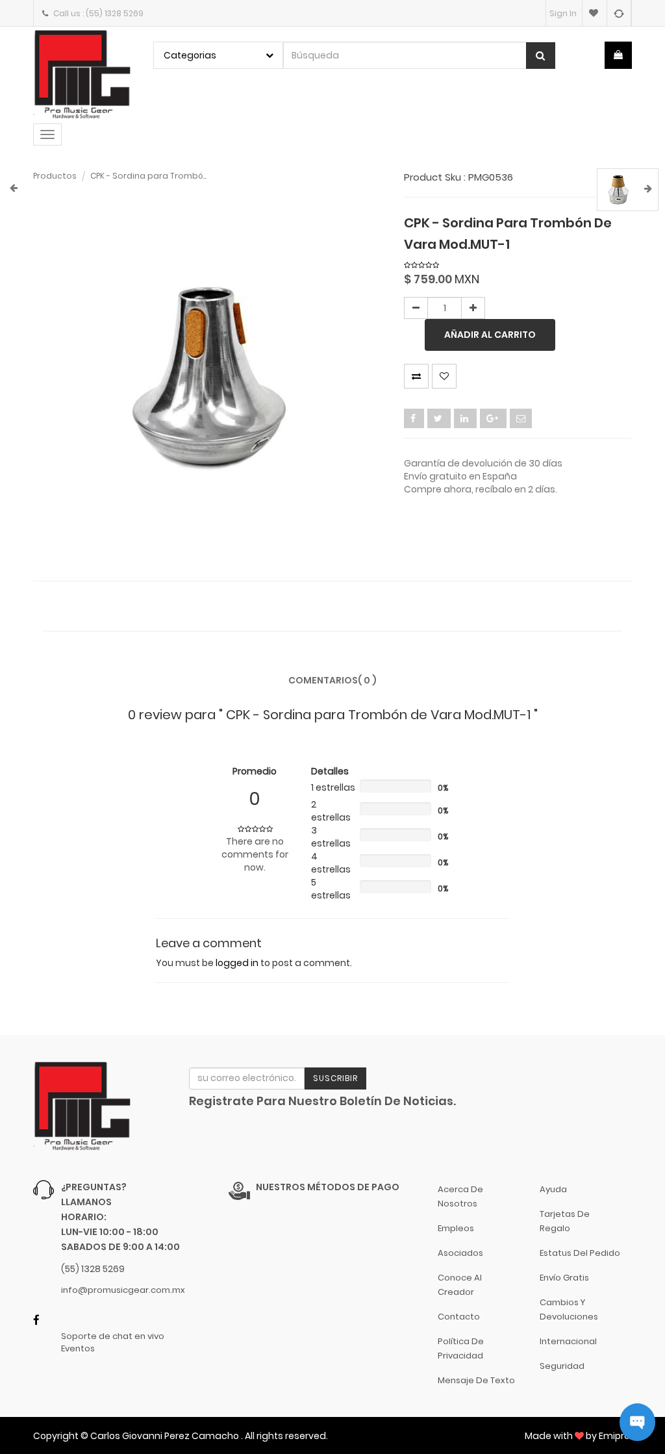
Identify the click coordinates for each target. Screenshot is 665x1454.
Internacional (568, 1341)
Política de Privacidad (461, 1348)
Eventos (78, 1349)
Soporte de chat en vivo (112, 1336)
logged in (237, 962)
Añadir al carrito (490, 334)
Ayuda (553, 1189)
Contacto (459, 1316)
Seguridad (562, 1366)
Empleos (456, 1228)
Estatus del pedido (580, 1253)
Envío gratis (564, 1277)
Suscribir (335, 1078)
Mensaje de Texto (476, 1380)
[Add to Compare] (619, 13)
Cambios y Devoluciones (569, 1309)
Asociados (460, 1253)
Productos (55, 175)
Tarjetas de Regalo (565, 1221)
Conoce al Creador (460, 1284)
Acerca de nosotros (460, 1196)
